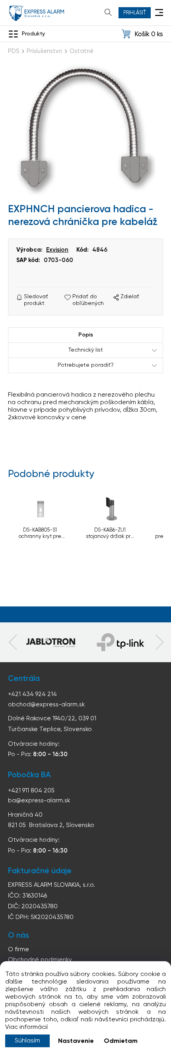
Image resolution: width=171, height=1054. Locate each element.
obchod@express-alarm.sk (46, 705)
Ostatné (81, 51)
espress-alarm (36, 13)
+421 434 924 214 (32, 694)
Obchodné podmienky (40, 960)
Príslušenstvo (44, 51)
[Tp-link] (50, 642)
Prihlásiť (134, 13)
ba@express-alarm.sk (39, 801)
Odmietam (121, 1041)
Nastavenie (76, 1041)
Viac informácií (26, 1027)
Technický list (85, 350)
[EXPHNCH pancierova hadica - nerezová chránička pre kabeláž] (85, 130)
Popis (85, 335)
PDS (13, 51)
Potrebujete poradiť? (86, 365)
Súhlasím (27, 1041)
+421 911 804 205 (31, 791)
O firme (18, 949)
